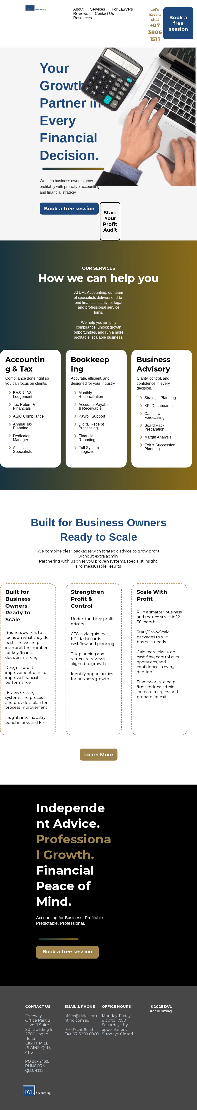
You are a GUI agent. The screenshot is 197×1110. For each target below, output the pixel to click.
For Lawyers (122, 9)
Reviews (80, 14)
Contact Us (104, 14)
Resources (82, 18)
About (78, 9)
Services (97, 9)
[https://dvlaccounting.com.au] (35, 8)
